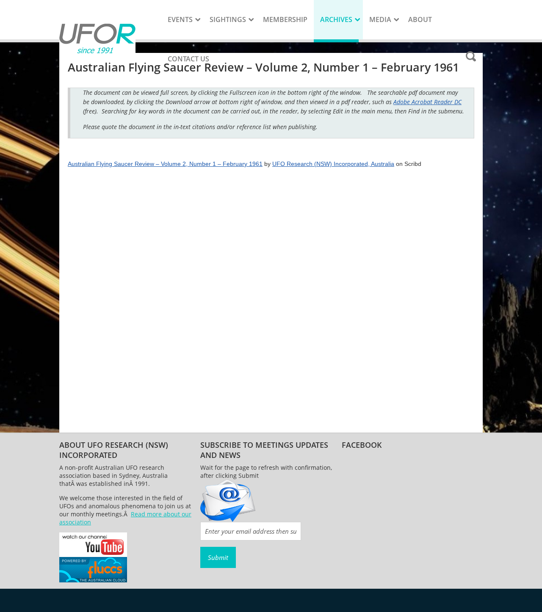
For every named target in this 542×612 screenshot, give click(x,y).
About (420, 19)
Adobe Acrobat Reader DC (427, 102)
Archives (336, 19)
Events (180, 19)
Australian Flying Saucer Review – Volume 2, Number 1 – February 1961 (165, 163)
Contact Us (188, 58)
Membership (285, 19)
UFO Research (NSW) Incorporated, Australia (333, 163)
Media (380, 19)
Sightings (228, 19)
